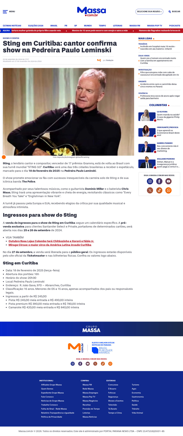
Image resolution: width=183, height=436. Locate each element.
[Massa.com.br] (91, 11)
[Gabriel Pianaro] (147, 146)
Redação (109, 60)
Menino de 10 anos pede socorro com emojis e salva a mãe (87, 30)
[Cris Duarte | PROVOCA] (147, 131)
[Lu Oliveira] (147, 115)
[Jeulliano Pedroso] (147, 162)
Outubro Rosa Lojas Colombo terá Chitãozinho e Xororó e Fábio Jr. (51, 241)
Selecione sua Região (148, 11)
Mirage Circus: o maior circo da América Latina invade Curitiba (50, 245)
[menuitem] (12, 25)
